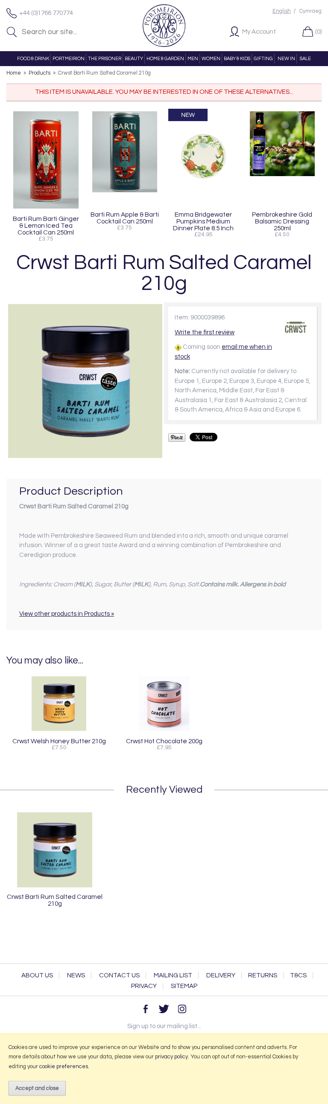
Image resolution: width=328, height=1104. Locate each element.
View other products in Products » (66, 614)
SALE (305, 58)
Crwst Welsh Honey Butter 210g (59, 741)
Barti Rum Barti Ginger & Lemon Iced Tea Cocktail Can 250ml (46, 225)
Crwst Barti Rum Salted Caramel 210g (54, 900)
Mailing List (173, 975)
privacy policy (171, 1057)
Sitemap (184, 986)
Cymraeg (310, 11)
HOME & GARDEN (165, 58)
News (76, 975)
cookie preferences (63, 1066)
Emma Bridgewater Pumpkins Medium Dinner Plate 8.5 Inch (203, 221)
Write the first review (204, 332)
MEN (192, 58)
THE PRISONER (104, 58)
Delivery (220, 975)
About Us (37, 975)
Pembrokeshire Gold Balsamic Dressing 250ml (282, 221)
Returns (262, 975)
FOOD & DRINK (33, 58)
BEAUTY (134, 58)
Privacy (144, 986)
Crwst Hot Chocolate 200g (164, 741)
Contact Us (119, 975)
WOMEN (211, 58)
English (281, 11)
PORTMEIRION (69, 58)
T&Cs (298, 975)
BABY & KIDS (237, 58)
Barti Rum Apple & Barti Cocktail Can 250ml (125, 218)
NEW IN (286, 58)
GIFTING (263, 58)
